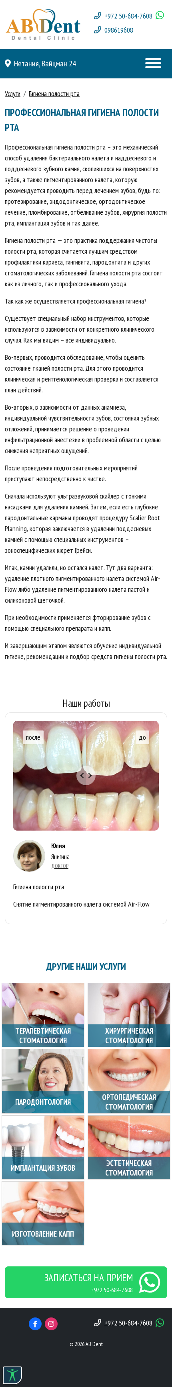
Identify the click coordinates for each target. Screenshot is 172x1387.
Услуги (12, 93)
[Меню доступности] (12, 1375)
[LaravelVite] (43, 23)
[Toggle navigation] (153, 63)
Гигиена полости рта (54, 93)
